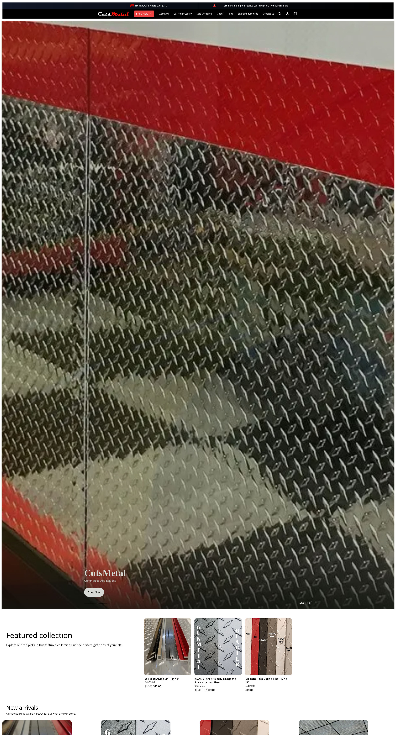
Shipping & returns (248, 13)
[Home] (113, 14)
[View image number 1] (91, 603)
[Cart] (295, 13)
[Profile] (287, 13)
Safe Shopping (204, 13)
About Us (164, 13)
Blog (230, 13)
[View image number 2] (104, 603)
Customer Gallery (183, 13)
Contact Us (268, 13)
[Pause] (310, 603)
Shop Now (142, 13)
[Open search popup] (279, 13)
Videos (220, 13)
